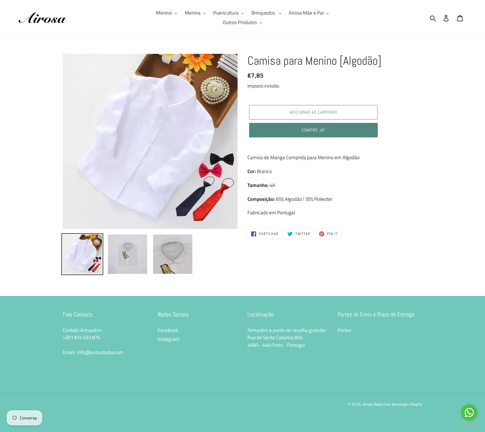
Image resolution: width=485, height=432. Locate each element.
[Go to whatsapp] (469, 412)
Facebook (168, 330)
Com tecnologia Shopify (402, 404)
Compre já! (313, 130)
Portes (344, 330)
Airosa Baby (372, 404)
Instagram (168, 339)
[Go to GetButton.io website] (469, 425)
